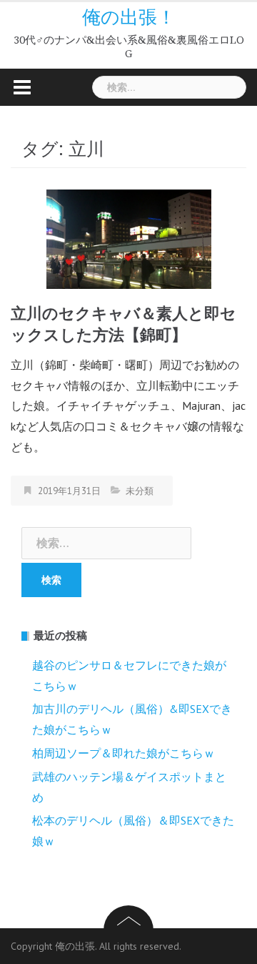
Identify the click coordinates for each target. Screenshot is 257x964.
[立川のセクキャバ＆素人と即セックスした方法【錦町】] (128, 238)
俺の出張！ (129, 17)
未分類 (139, 491)
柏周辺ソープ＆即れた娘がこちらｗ (123, 753)
